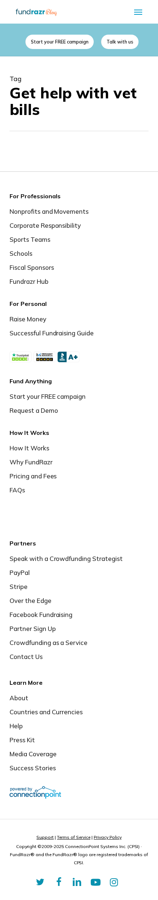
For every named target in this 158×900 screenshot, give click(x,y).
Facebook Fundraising (41, 614)
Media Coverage (33, 754)
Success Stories (33, 768)
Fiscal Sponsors (32, 267)
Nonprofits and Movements (49, 211)
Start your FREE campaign (48, 396)
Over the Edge (30, 600)
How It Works (29, 448)
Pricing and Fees (33, 476)
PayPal (20, 572)
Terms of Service (73, 837)
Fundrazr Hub (29, 281)
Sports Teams (30, 239)
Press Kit (22, 740)
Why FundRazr (31, 462)
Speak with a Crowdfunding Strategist (66, 558)
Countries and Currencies (46, 712)
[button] (138, 11)
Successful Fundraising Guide (52, 333)
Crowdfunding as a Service (49, 642)
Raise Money (28, 319)
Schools (21, 253)
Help (16, 726)
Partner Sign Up (33, 628)
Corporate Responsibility (45, 225)
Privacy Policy (108, 837)
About (19, 698)
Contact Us (26, 656)
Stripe (19, 586)
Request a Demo (34, 410)
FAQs (17, 490)
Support (45, 837)
